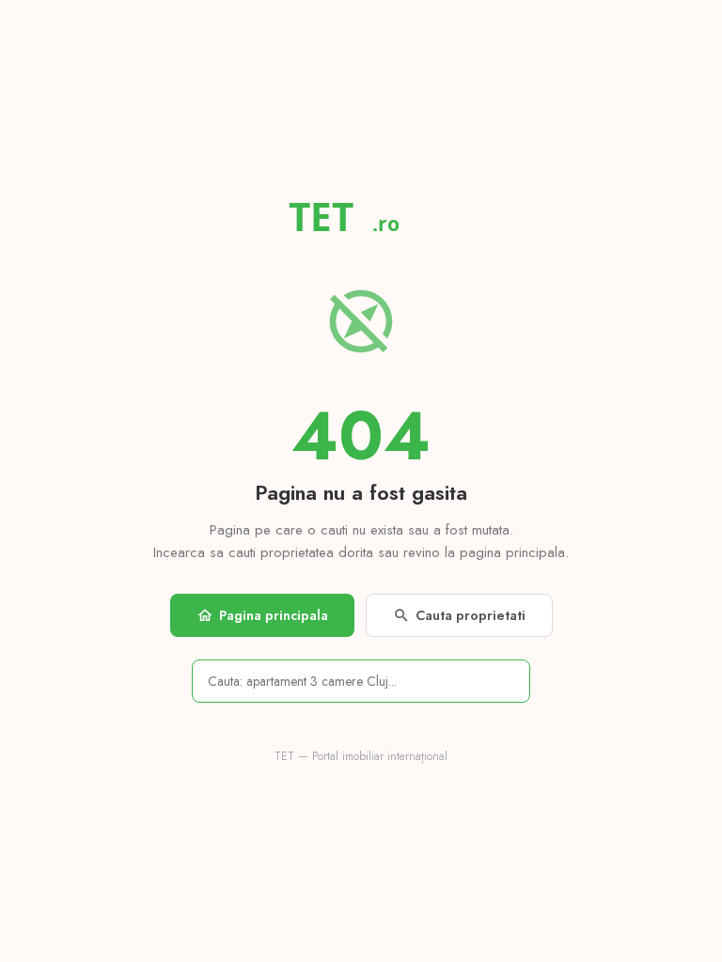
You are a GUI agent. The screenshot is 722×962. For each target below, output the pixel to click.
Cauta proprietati (459, 615)
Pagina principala (262, 615)
